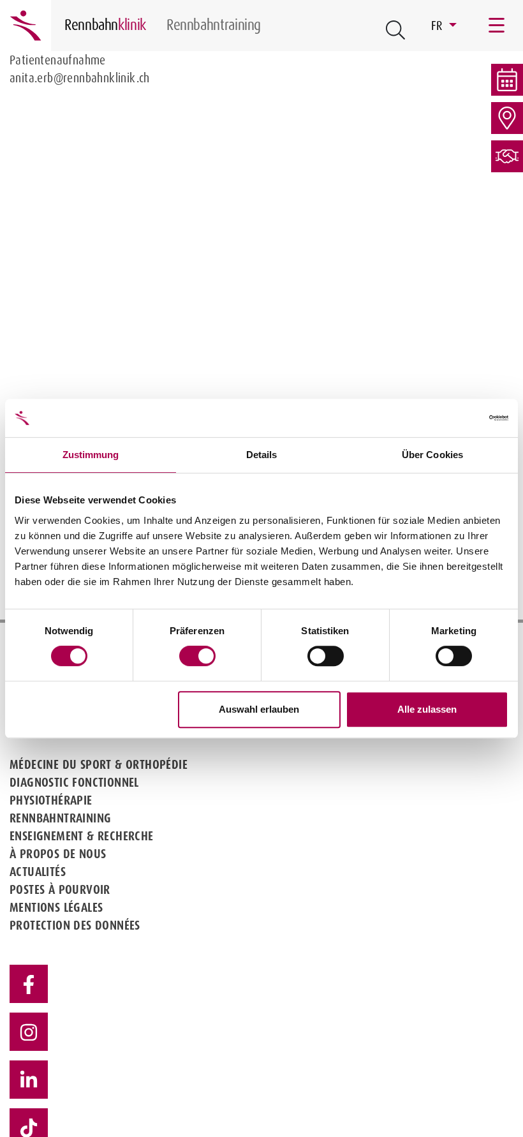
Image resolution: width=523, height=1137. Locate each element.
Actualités (38, 871)
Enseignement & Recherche (82, 836)
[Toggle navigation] (497, 25)
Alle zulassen (427, 709)
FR (438, 25)
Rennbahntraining (60, 818)
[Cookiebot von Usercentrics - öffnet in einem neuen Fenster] (452, 417)
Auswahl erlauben (259, 709)
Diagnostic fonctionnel (74, 782)
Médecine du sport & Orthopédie (99, 764)
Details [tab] (261, 454)
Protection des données (75, 925)
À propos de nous (58, 853)
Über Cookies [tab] (432, 454)
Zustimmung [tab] (91, 454)
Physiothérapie (51, 800)
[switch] (197, 656)
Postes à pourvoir (60, 889)
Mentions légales (56, 907)
